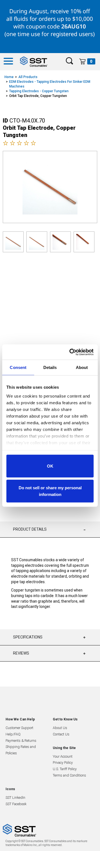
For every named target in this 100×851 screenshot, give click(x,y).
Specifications (27, 637)
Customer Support (19, 728)
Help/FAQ (13, 734)
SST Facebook (16, 804)
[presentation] (46, 274)
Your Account (62, 756)
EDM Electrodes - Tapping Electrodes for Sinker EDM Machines (49, 84)
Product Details (30, 529)
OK (50, 466)
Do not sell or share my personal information (50, 490)
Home (9, 77)
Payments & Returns (21, 740)
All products (28, 77)
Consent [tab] (18, 367)
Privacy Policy (63, 762)
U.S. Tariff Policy (65, 769)
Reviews (21, 653)
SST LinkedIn (15, 797)
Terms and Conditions (69, 775)
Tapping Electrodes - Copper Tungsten (39, 91)
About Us (60, 728)
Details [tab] (50, 367)
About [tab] (82, 367)
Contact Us (61, 734)
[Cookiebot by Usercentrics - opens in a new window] (71, 352)
